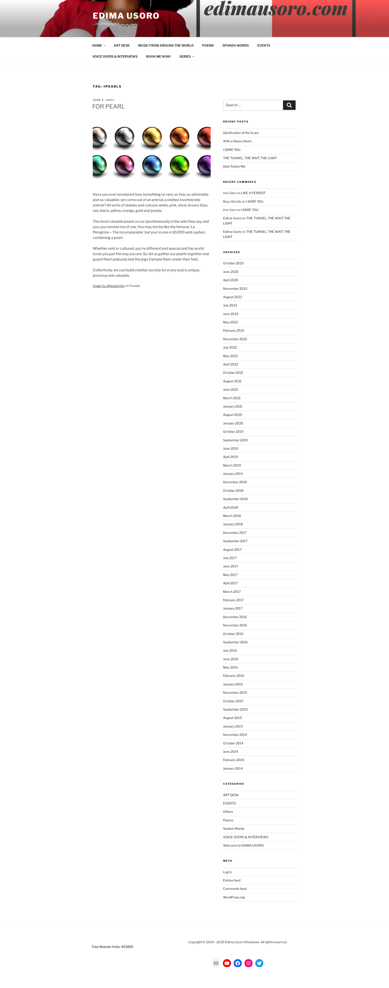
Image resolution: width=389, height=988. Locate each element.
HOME (97, 45)
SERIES (185, 56)
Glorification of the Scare (241, 133)
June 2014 (230, 751)
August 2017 (232, 549)
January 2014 (233, 768)
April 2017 (230, 583)
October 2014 (233, 743)
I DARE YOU (231, 150)
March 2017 (232, 592)
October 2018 (233, 490)
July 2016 (230, 650)
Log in (227, 872)
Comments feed (235, 889)
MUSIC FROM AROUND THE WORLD (166, 45)
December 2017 (235, 533)
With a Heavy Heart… (238, 141)
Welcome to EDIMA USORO (243, 845)
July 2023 (230, 305)
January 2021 (232, 406)
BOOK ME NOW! (158, 56)
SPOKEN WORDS (235, 45)
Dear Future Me (234, 166)
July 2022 (230, 347)
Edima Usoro (126, 16)
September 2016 (235, 642)
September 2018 (235, 499)
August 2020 (232, 415)
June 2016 (230, 659)
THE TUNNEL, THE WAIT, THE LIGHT (250, 158)
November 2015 (235, 692)
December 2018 (235, 482)
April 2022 (230, 364)
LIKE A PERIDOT (253, 193)
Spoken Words (233, 828)
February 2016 (233, 676)
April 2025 (230, 280)
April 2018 (230, 507)
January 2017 (232, 608)
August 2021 (232, 381)
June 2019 (230, 448)
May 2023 (230, 322)
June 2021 (230, 389)
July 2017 (230, 558)
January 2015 (233, 726)
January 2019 (233, 474)
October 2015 (233, 701)
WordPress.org (234, 897)
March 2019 (232, 465)
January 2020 (233, 423)
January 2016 (233, 684)
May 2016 (230, 667)
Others (228, 812)
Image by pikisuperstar (108, 286)
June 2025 (230, 272)
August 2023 (232, 297)
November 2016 (235, 625)
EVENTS (263, 45)
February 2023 (233, 330)
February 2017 (233, 600)
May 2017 (230, 575)
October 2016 (233, 634)
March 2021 (232, 398)
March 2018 (232, 516)
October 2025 (233, 263)
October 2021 (233, 372)
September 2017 (235, 541)
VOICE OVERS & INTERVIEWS (115, 56)
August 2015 (232, 718)
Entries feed (231, 880)
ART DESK (122, 45)
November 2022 (235, 339)
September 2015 (235, 709)
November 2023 (235, 288)
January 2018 (233, 524)
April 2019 (230, 457)
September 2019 (235, 440)
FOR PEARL (108, 106)
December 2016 (235, 617)
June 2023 (230, 314)
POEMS (208, 45)
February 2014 (233, 760)
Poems (228, 820)
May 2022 (230, 356)
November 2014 (235, 734)
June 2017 (230, 566)
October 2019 (233, 431)
